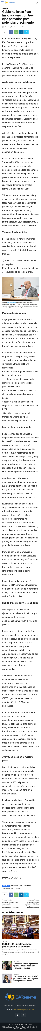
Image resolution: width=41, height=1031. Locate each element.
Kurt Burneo (14, 885)
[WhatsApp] (16, 32)
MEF (21, 885)
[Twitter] (26, 32)
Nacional (5, 8)
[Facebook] (11, 32)
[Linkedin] (21, 32)
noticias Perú (28, 885)
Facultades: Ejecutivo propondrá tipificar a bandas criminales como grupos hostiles (25, 966)
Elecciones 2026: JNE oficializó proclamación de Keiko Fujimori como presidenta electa (25, 978)
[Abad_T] (3, 27)
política (18, 888)
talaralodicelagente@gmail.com (24, 1010)
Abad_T (9, 27)
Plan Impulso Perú (8, 888)
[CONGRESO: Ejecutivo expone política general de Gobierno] (20, 927)
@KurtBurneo (11, 302)
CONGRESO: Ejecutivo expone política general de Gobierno (16, 945)
